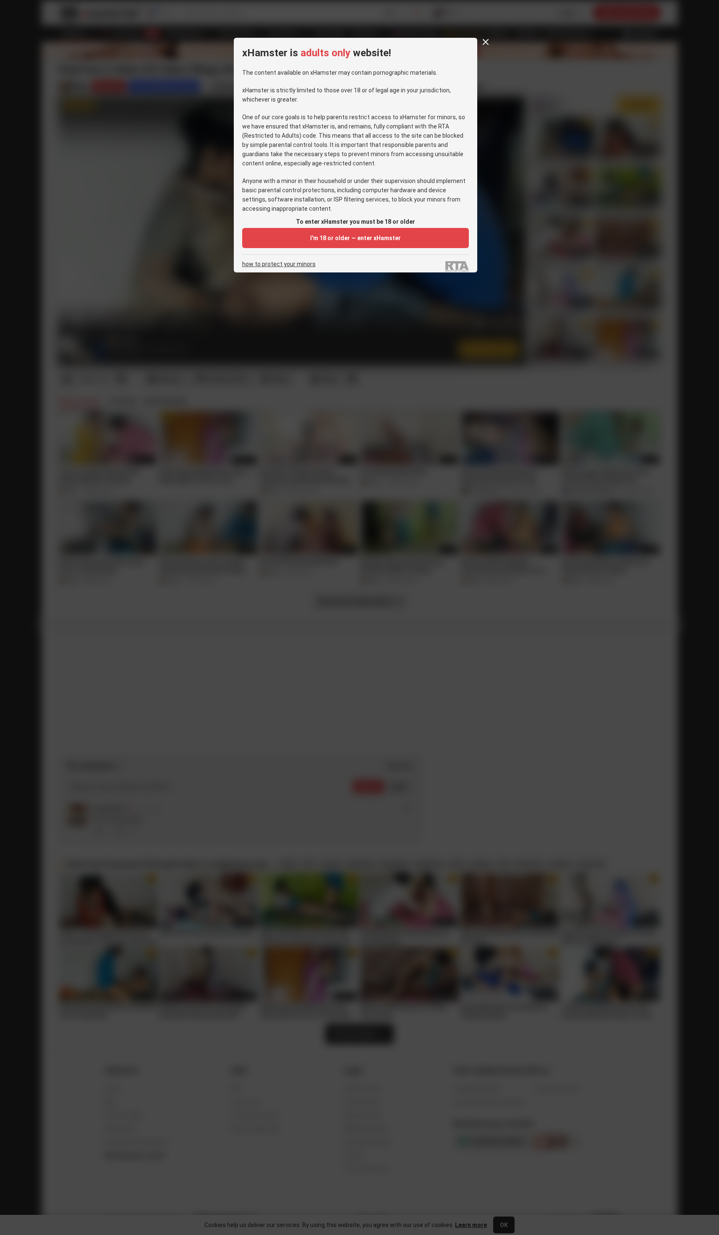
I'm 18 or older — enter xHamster (355, 238)
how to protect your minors (279, 264)
